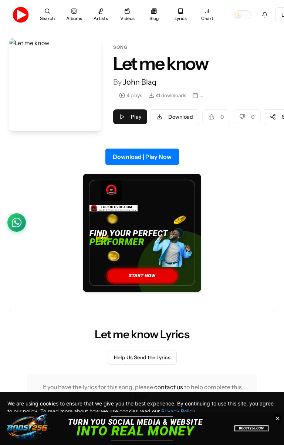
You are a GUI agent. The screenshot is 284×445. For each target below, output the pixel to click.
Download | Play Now (142, 156)
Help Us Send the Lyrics (142, 357)
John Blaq (139, 82)
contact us (168, 387)
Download (180, 116)
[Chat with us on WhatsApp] (16, 222)
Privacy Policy (178, 411)
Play (136, 116)
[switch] (242, 14)
